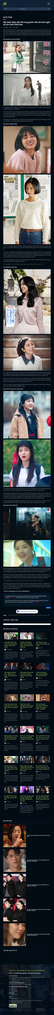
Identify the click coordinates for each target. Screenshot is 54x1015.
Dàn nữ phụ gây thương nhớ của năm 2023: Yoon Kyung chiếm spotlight (42, 706)
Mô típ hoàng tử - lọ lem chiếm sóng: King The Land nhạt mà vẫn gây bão (10, 768)
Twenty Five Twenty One (31, 615)
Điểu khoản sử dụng (24, 970)
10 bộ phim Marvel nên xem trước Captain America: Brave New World (26, 675)
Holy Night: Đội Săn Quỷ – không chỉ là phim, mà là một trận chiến (10, 675)
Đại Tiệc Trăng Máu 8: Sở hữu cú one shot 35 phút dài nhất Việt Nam (38, 910)
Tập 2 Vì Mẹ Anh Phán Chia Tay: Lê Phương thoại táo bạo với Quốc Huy (38, 935)
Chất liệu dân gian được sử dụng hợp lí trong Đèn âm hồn (42, 674)
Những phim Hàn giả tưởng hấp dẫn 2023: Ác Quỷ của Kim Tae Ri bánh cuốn (27, 768)
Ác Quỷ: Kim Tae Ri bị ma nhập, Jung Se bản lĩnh (10, 797)
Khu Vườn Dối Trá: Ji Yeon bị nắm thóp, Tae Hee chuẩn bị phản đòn (42, 767)
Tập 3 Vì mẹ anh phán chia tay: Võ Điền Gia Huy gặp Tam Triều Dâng (38, 860)
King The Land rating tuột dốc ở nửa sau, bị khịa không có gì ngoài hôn (11, 706)
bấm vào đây (13, 597)
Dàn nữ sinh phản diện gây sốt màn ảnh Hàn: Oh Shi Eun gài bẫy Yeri (42, 797)
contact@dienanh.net (13, 998)
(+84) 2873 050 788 (13, 991)
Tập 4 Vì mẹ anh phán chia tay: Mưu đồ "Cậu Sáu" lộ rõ (38, 836)
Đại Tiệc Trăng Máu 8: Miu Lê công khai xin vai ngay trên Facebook (38, 885)
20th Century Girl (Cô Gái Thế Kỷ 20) (16, 615)
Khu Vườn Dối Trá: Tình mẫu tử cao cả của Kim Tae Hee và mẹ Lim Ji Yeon (43, 738)
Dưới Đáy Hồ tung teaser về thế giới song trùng (43, 644)
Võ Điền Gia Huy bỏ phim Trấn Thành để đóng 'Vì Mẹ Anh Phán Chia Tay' (26, 645)
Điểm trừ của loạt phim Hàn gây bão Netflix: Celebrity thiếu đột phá (27, 737)
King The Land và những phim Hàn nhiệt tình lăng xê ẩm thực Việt (26, 706)
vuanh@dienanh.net (13, 989)
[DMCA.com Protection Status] (13, 1005)
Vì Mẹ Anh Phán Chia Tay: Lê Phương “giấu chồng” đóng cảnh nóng (10, 645)
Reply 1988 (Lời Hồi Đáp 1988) (43, 615)
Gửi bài (48, 607)
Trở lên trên (42, 1013)
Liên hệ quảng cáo (38, 970)
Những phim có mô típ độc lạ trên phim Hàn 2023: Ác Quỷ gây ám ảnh (11, 738)
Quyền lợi (12, 970)
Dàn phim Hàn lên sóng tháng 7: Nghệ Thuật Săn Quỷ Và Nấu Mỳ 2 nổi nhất (27, 798)
